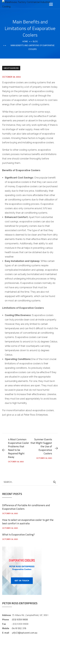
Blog (35, 41)
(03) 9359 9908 (20, 619)
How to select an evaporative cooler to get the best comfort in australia (27, 521)
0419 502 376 (19, 628)
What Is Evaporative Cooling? (18, 534)
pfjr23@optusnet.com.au (24, 632)
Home (25, 41)
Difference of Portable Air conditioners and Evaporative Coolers (26, 507)
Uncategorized (11, 68)
